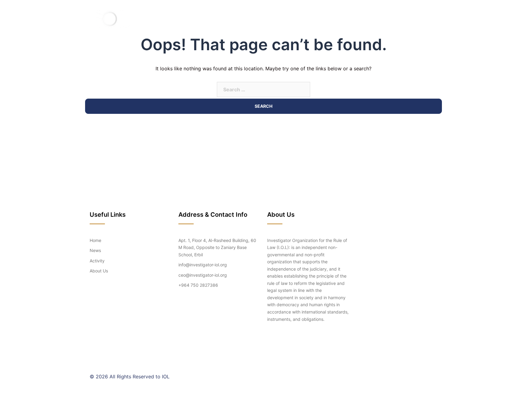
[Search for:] (263, 89)
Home (272, 19)
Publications (382, 19)
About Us (297, 19)
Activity (347, 19)
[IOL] (112, 18)
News (323, 19)
